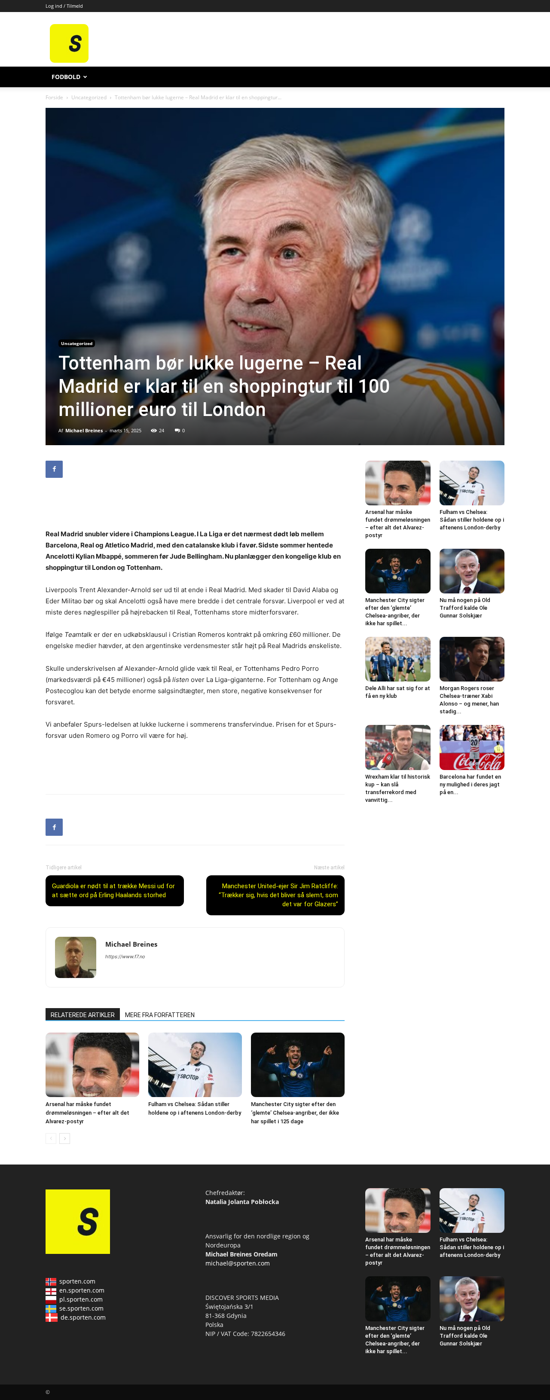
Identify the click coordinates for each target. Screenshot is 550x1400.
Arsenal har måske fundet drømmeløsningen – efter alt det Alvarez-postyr (87, 1113)
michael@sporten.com (237, 1263)
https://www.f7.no (125, 957)
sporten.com (77, 1281)
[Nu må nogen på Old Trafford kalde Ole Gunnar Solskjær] (472, 571)
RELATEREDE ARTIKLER (83, 1015)
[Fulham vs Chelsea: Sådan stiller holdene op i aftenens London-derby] (195, 1065)
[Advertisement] (340, 43)
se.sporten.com (81, 1308)
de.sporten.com (83, 1317)
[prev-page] (51, 1138)
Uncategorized (89, 97)
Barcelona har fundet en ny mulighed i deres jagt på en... (470, 784)
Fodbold (66, 77)
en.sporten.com (81, 1290)
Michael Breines (84, 430)
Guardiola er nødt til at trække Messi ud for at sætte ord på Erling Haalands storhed (113, 890)
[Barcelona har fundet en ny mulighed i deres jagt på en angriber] (472, 747)
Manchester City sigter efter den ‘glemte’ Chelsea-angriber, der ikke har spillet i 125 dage (295, 1113)
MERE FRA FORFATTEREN (160, 1015)
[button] (494, 77)
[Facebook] (54, 469)
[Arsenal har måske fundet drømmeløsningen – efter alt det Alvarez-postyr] (92, 1065)
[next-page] (64, 1138)
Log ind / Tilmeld (64, 6)
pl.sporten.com (81, 1299)
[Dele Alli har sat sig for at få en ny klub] (398, 659)
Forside (54, 97)
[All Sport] (69, 60)
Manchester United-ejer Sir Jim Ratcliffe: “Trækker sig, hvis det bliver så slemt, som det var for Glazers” (278, 895)
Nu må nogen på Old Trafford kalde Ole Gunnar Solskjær (465, 608)
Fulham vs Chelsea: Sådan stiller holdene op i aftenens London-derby (472, 520)
